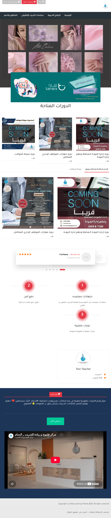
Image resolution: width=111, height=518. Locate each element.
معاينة (92, 134)
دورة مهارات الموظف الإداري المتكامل (33, 232)
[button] (62, 269)
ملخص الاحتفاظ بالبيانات (99, 512)
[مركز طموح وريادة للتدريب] (105, 6)
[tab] (55, 394)
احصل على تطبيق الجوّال (77, 512)
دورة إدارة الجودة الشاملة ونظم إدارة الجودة (86, 232)
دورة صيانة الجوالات (24, 154)
